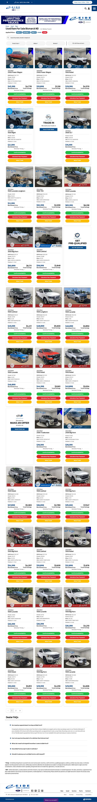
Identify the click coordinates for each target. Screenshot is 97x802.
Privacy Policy (79, 794)
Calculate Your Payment (19, 98)
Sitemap (71, 794)
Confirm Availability (20, 94)
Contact (88, 791)
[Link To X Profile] (35, 791)
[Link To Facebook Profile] (32, 791)
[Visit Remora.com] (87, 799)
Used (67, 791)
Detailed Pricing (18, 90)
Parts (81, 791)
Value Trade (19, 102)
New (62, 791)
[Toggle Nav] (94, 8)
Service (74, 791)
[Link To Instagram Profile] (42, 791)
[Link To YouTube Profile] (39, 791)
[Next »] (20, 710)
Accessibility (88, 794)
